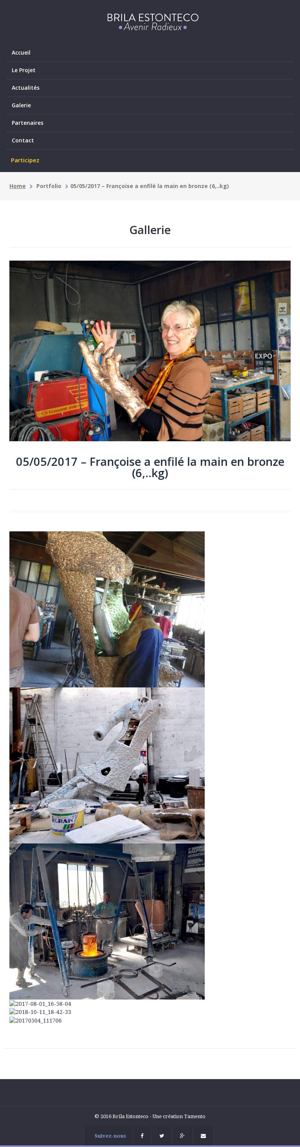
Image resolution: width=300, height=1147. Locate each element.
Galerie (21, 105)
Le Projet (24, 70)
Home (17, 186)
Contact (23, 140)
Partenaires (27, 122)
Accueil (21, 52)
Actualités (25, 87)
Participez (25, 160)
